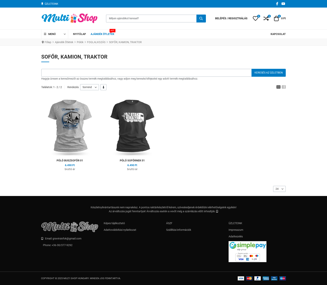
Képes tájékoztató (114, 223)
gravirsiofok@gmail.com (67, 238)
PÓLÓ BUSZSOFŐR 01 (70, 160)
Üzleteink (51, 3)
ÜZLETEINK (235, 223)
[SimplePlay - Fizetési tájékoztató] (257, 251)
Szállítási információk (178, 229)
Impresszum (236, 229)
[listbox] (89, 87)
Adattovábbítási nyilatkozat (120, 229)
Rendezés (73, 87)
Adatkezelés (236, 236)
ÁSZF (169, 223)
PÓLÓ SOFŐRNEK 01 (132, 160)
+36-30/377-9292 (62, 245)
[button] (255, 18)
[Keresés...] (201, 18)
